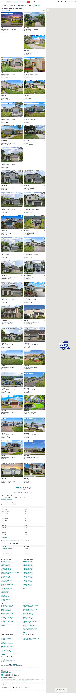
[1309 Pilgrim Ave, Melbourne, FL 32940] (12, 109)
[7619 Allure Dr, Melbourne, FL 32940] (34, 470)
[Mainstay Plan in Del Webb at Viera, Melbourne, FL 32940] (12, 470)
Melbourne (26, 492)
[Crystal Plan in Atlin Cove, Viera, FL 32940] (34, 222)
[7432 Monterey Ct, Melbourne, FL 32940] (34, 357)
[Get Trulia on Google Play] (15, 675)
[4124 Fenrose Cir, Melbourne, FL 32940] (34, 267)
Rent (35, 1)
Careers (20, 679)
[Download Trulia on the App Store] (7, 675)
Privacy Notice (3, 680)
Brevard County (20, 492)
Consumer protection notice (18, 670)
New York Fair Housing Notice (5, 669)
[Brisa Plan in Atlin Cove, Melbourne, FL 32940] (12, 154)
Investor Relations (28, 679)
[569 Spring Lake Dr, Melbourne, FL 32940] (34, 425)
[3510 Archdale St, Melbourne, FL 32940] (12, 64)
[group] (12, 19)
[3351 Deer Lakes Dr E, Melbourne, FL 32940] (34, 312)
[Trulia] (2, 675)
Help (43, 679)
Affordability (3, 499)
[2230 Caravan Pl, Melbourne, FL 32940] (12, 425)
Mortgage (40, 1)
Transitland (15, 664)
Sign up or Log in (68, 1)
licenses (31, 667)
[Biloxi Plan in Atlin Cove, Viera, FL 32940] (12, 177)
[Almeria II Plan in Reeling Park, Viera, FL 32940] (12, 312)
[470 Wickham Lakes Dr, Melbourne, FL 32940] (34, 289)
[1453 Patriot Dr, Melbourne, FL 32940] (12, 357)
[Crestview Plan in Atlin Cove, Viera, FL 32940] (12, 244)
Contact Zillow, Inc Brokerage (6, 672)
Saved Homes (51, 1)
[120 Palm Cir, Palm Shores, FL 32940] (34, 132)
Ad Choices (7, 680)
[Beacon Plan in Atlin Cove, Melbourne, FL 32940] (34, 199)
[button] (28, 2)
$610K (66, 345)
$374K (69, 348)
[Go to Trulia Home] (3, 1)
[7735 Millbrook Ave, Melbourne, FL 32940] (34, 447)
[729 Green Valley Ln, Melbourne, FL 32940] (34, 64)
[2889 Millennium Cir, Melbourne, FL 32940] (12, 402)
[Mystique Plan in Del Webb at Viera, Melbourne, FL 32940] (12, 132)
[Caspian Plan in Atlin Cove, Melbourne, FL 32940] (34, 177)
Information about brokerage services (8, 670)
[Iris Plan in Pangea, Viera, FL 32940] (34, 334)
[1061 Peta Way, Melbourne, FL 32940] (12, 447)
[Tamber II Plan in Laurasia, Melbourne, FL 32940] (12, 267)
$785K (61, 345)
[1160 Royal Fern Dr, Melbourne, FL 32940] (12, 87)
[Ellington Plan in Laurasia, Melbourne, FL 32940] (12, 334)
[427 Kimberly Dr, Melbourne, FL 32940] (34, 379)
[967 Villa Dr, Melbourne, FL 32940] (12, 379)
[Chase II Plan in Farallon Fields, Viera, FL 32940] (12, 289)
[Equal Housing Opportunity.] (13, 687)
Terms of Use (33, 679)
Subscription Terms (38, 679)
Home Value (9, 499)
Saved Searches (59, 1)
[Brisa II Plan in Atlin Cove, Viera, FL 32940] (12, 222)
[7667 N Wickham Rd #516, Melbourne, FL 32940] (34, 402)
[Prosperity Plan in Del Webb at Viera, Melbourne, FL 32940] (34, 109)
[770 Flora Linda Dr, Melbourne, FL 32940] (34, 87)
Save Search (37, 5)
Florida (15, 492)
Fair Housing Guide (15, 679)
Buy (31, 1)
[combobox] (18, 2)
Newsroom (23, 679)
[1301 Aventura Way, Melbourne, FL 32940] (34, 42)
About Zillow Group (9, 679)
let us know (4, 684)
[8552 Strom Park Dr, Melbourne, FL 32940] (34, 19)
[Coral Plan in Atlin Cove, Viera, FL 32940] (12, 199)
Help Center (23, 687)
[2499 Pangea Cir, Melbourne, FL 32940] (12, 19)
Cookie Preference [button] (12, 680)
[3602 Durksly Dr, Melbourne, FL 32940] (34, 244)
